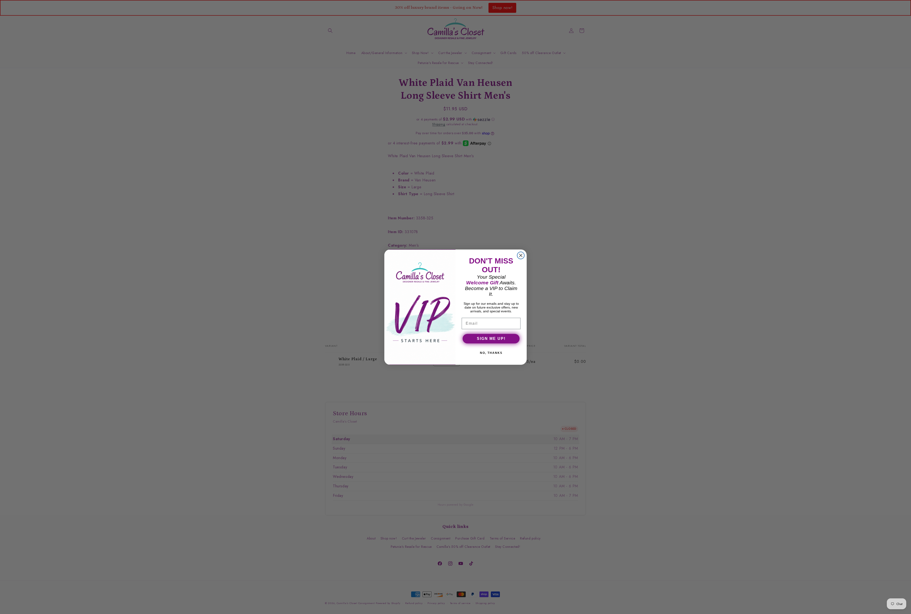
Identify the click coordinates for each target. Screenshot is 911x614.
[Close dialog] (520, 255)
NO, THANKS (491, 353)
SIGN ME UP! (491, 339)
